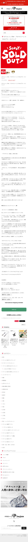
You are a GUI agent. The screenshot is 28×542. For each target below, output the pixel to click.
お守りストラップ (6, 383)
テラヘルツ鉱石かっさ (8, 427)
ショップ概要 (5, 454)
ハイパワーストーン (6, 374)
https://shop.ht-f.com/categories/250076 (11, 274)
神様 (3, 377)
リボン (3, 403)
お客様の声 (5, 478)
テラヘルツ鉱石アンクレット (8, 433)
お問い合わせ (5, 466)
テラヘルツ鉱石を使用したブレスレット (10, 371)
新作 (3, 357)
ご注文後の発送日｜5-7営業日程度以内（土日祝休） (13, 292)
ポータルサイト (6, 475)
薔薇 (3, 398)
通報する (23, 324)
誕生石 (3, 395)
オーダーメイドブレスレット (8, 363)
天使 (3, 406)
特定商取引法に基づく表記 (8, 472)
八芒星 (3, 415)
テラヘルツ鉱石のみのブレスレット (10, 365)
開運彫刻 (4, 380)
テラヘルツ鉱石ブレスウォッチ (8, 360)
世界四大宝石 (5, 389)
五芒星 (3, 409)
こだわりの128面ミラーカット (10, 368)
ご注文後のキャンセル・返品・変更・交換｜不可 (12, 297)
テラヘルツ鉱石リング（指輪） (8, 436)
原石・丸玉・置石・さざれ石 (8, 444)
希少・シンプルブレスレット (8, 421)
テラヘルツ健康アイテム (7, 424)
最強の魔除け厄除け (6, 386)
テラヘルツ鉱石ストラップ (8, 441)
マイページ (5, 463)
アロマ (3, 418)
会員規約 (25, 535)
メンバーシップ (6, 460)
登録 (24, 528)
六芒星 (3, 412)
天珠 (3, 400)
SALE (3, 447)
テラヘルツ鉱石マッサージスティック (11, 430)
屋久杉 (3, 392)
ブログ (4, 457)
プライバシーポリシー (7, 469)
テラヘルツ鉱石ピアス (7, 438)
